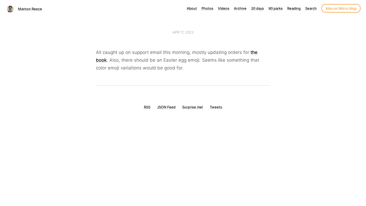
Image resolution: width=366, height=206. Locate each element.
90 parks (275, 8)
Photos (207, 8)
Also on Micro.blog (341, 8)
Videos (223, 8)
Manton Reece (30, 9)
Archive (240, 8)
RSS (147, 107)
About (192, 8)
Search (311, 8)
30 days (257, 8)
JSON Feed (166, 107)
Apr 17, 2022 (183, 32)
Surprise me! (192, 107)
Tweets (216, 107)
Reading (294, 8)
